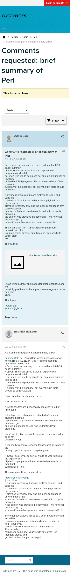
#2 (63, 347)
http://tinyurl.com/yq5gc (17, 477)
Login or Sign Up (55, 3)
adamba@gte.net (14, 308)
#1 (63, 151)
